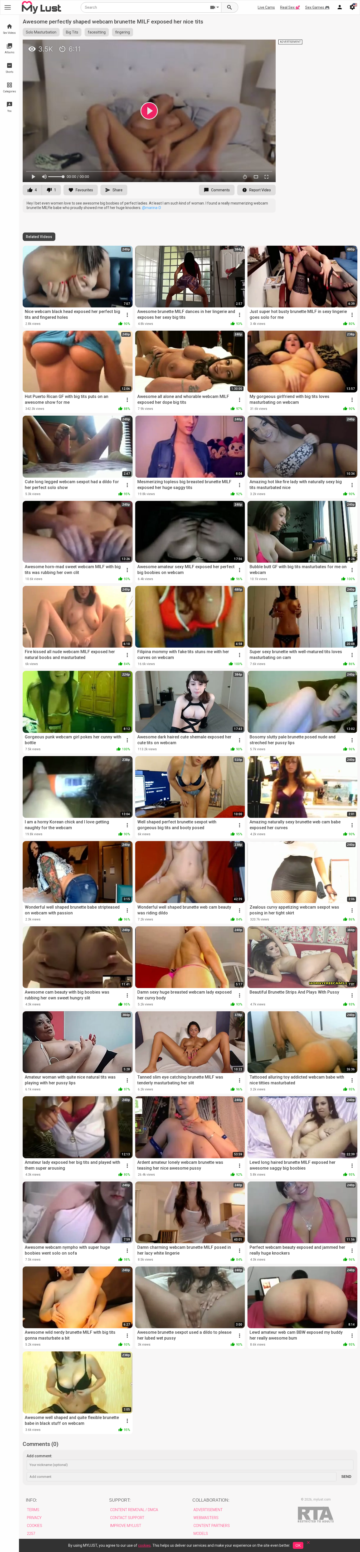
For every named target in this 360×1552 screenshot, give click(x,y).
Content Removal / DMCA (134, 1510)
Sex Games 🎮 (317, 7)
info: (31, 1500)
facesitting (97, 32)
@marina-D (151, 208)
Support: (119, 1500)
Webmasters (205, 1518)
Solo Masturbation (41, 32)
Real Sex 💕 (290, 7)
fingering (122, 32)
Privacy (34, 1518)
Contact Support (127, 1518)
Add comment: (39, 1456)
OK (298, 1545)
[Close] (308, 1544)
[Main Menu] (7, 7)
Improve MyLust (125, 1525)
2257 (31, 1533)
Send (346, 1476)
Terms (33, 1510)
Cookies (34, 1525)
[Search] (229, 7)
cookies (144, 1545)
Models (200, 1533)
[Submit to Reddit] (254, 46)
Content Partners (211, 1525)
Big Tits (72, 32)
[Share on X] (265, 46)
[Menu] (339, 7)
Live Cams (266, 7)
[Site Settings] (352, 7)
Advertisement (208, 1510)
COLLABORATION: (210, 1500)
